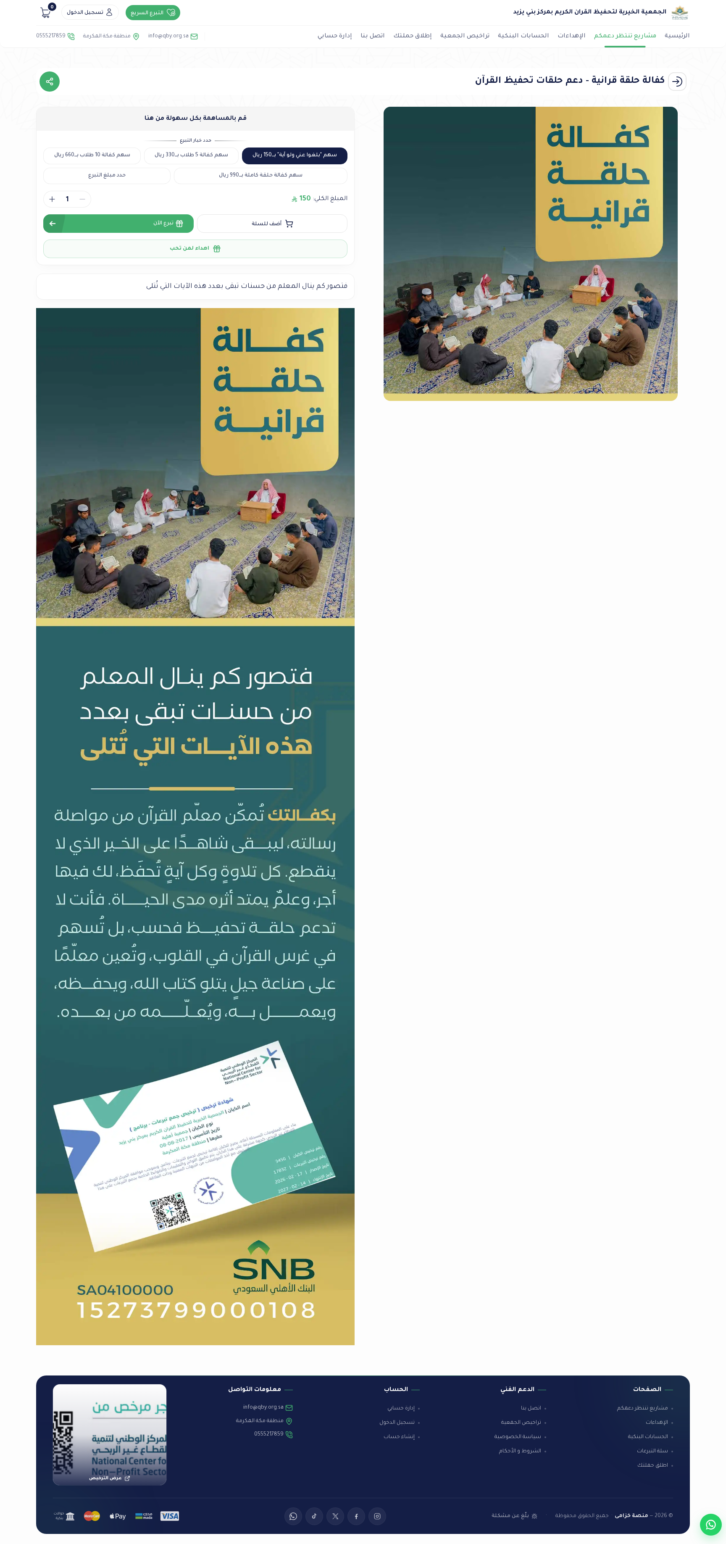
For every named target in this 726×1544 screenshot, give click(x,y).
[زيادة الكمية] (52, 199)
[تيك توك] (314, 1516)
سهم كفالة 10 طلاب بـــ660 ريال (92, 155)
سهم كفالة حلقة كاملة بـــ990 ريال (260, 176)
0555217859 (51, 37)
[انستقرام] (377, 1516)
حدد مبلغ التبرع (107, 176)
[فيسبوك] (356, 1516)
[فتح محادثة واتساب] (711, 1525)
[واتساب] (293, 1516)
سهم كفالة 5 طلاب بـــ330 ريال (191, 155)
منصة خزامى (631, 1516)
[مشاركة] (49, 81)
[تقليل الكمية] (82, 199)
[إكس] (335, 1516)
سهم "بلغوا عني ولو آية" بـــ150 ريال (295, 155)
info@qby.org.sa (168, 37)
